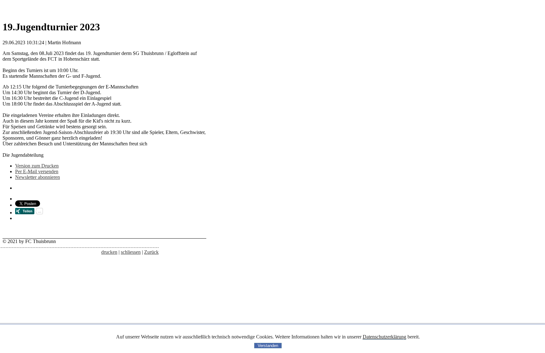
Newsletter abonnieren (37, 177)
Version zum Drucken (37, 165)
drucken (109, 252)
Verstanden (268, 345)
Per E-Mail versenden (36, 171)
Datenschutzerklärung (384, 336)
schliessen (131, 252)
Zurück (151, 252)
